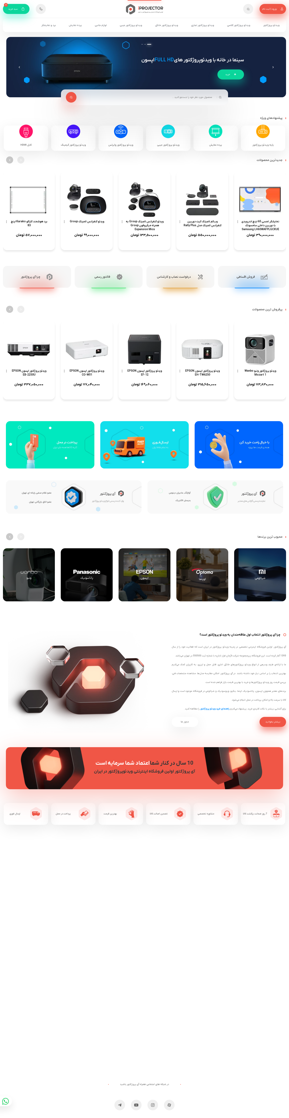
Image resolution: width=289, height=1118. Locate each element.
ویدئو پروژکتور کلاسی (238, 25)
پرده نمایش (75, 25)
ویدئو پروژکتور (271, 25)
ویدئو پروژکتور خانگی (166, 25)
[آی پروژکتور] (144, 7)
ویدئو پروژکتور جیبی (131, 25)
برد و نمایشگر (48, 25)
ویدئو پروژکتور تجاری (202, 25)
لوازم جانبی (101, 25)
